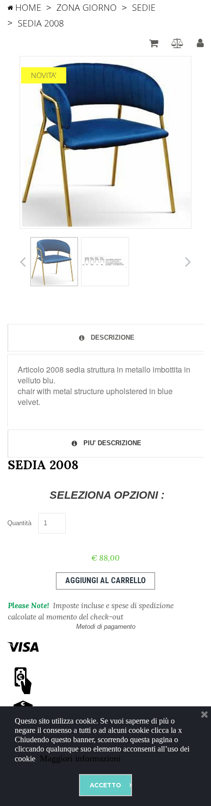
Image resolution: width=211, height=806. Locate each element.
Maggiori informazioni (79, 758)
